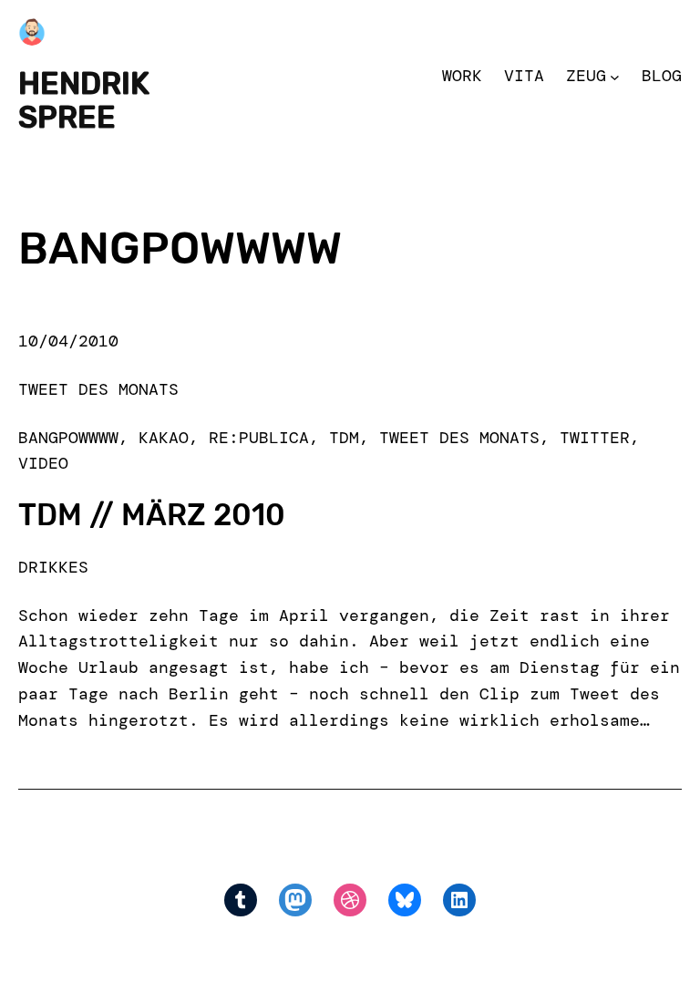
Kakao (164, 438)
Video (43, 463)
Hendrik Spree (83, 100)
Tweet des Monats (98, 389)
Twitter (595, 438)
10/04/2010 (68, 341)
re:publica (259, 438)
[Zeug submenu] (615, 76)
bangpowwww (68, 438)
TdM (344, 438)
